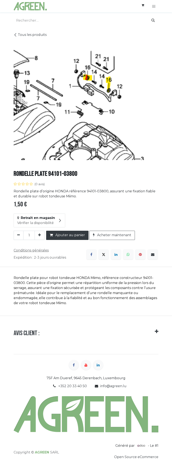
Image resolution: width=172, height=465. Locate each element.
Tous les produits (32, 35)
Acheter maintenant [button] (113, 235)
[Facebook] (91, 254)
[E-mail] (153, 254)
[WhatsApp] (128, 254)
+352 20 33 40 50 (72, 386)
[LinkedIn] (116, 254)
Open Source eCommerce (136, 457)
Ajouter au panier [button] (70, 235)
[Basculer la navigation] (153, 6)
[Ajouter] (39, 235)
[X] (104, 254)
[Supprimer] (18, 235)
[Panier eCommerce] (142, 6)
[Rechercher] (153, 20)
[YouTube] (86, 365)
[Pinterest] (140, 254)
